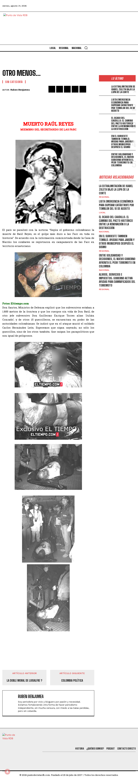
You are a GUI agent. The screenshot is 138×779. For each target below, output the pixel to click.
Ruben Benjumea (20, 90)
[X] (59, 89)
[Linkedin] (67, 89)
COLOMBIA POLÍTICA (72, 680)
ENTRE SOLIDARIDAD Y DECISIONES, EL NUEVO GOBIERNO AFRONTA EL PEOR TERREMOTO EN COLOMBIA (122, 160)
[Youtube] (123, 6)
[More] (90, 89)
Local (102, 213)
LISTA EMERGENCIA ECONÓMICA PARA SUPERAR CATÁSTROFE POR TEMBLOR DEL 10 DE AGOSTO (123, 105)
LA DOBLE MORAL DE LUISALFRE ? (24, 680)
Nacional (104, 232)
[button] (86, 47)
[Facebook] (86, 6)
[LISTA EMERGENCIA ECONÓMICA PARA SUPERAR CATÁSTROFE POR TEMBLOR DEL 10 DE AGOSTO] (104, 102)
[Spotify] (132, 6)
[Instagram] (113, 6)
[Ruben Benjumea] (11, 703)
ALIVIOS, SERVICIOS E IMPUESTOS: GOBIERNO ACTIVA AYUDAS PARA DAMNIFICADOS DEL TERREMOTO (117, 280)
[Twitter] (95, 6)
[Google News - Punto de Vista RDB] (48, 645)
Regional (104, 197)
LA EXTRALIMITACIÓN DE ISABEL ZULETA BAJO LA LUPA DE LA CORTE (123, 89)
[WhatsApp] (75, 89)
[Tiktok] (104, 6)
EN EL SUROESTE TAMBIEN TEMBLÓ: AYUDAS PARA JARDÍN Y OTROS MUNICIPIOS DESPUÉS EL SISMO (122, 141)
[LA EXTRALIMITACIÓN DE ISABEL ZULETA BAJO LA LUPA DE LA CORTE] (104, 89)
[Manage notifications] (7, 771)
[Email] (82, 89)
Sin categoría (14, 81)
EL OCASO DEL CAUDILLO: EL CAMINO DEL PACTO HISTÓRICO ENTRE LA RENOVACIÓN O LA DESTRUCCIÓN (123, 123)
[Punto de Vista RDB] (18, 28)
